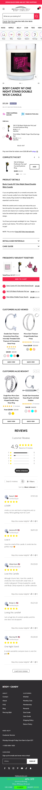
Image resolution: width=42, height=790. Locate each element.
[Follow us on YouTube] (22, 768)
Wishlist (26, 697)
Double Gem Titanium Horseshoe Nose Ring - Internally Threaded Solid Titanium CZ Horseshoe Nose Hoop (11, 338)
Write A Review (22, 471)
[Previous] (3, 83)
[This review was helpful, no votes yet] (31, 521)
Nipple (11, 28)
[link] (5, 355)
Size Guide (26, 712)
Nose (3, 28)
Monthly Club (27, 701)
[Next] (38, 83)
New (40, 28)
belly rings (24, 21)
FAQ (4, 705)
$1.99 (26, 28)
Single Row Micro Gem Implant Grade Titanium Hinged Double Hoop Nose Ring (11, 399)
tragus (13, 22)
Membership (27, 705)
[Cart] (38, 8)
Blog (4, 708)
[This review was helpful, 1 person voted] (31, 662)
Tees (33, 28)
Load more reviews (21, 671)
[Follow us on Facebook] (5, 768)
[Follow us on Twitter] (9, 768)
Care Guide (27, 716)
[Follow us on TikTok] (26, 768)
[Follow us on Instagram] (13, 768)
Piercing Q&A (7, 712)
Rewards (26, 708)
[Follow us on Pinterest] (18, 768)
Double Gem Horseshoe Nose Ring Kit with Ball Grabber (31, 398)
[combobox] (28, 487)
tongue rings (7, 22)
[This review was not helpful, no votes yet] (35, 521)
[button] (34, 309)
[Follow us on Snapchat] (30, 768)
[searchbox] (13, 481)
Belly (19, 28)
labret (30, 21)
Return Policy (27, 724)
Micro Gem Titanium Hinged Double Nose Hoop (31, 336)
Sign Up (32, 761)
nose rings (17, 21)
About (5, 701)
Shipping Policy (28, 720)
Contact (5, 697)
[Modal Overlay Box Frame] (21, 783)
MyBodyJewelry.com (21, 776)
